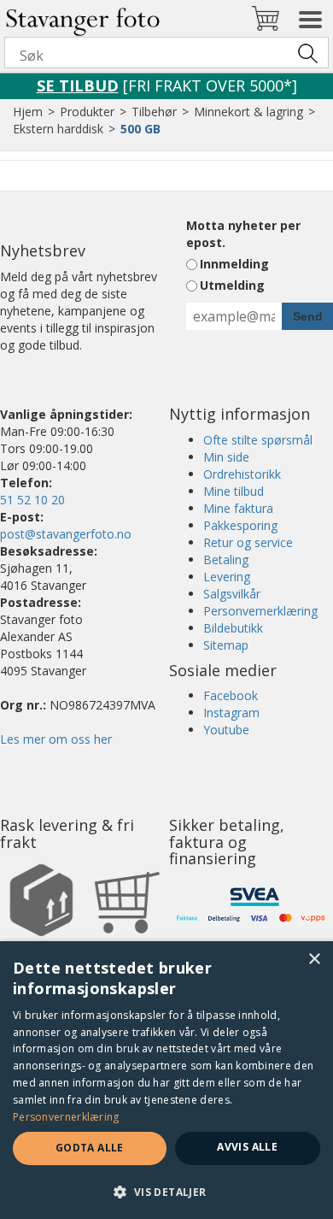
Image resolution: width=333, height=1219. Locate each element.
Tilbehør (154, 111)
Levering (226, 576)
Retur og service (248, 542)
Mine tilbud (233, 491)
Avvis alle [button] (247, 1147)
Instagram (231, 712)
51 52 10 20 (32, 500)
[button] (166, 1191)
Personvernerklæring (260, 611)
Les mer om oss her (56, 739)
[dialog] (166, 1080)
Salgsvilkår (231, 594)
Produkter (87, 111)
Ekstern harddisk (58, 129)
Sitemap (225, 645)
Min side (226, 457)
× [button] (313, 959)
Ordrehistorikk (242, 474)
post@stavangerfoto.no (65, 534)
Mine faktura (238, 508)
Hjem (28, 111)
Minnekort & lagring (248, 111)
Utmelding (232, 285)
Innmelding (234, 264)
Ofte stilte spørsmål (258, 440)
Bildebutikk (233, 628)
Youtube (226, 729)
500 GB (140, 129)
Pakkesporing (240, 525)
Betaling (225, 559)
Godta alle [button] (90, 1147)
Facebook (230, 695)
